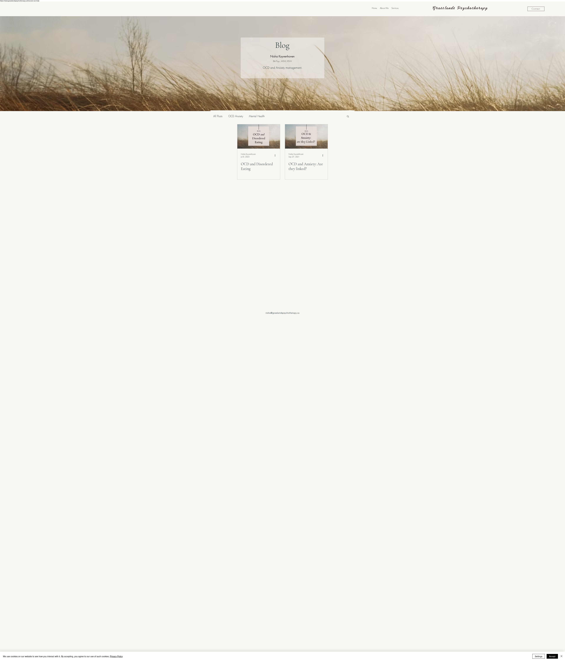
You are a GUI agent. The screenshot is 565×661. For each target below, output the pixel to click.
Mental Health (257, 116)
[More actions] (276, 155)
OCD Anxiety (235, 116)
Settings (538, 656)
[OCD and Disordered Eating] (258, 136)
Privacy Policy (116, 656)
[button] (348, 116)
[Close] (561, 656)
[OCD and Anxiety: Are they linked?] (306, 136)
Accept (552, 656)
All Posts (217, 116)
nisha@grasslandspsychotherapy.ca (282, 312)
